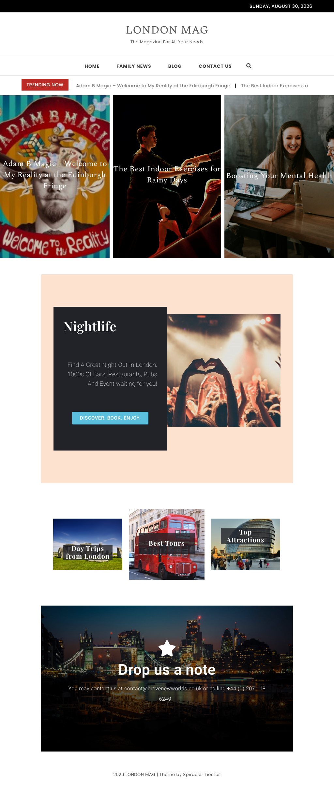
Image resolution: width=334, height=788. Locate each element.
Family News (133, 66)
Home (92, 66)
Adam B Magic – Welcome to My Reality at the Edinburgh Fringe (114, 85)
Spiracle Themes (202, 774)
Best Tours (167, 543)
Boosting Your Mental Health (279, 176)
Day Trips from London (88, 552)
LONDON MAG (167, 30)
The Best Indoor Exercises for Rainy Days (250, 85)
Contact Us (215, 66)
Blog (175, 66)
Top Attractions (246, 536)
